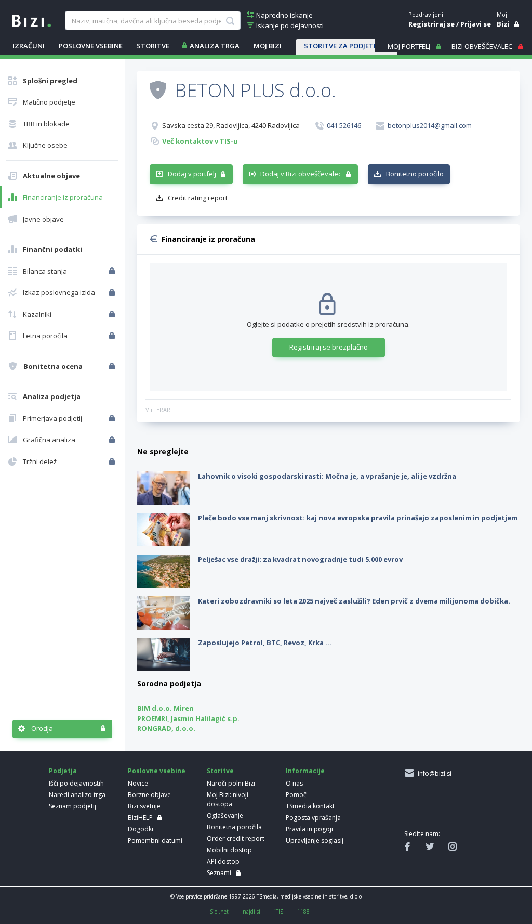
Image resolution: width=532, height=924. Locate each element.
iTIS (278, 911)
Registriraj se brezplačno (328, 347)
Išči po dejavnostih (76, 783)
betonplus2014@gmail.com (430, 125)
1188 (303, 911)
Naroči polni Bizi (231, 783)
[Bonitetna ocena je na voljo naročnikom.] (158, 89)
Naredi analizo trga (77, 794)
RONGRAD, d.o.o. (166, 728)
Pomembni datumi (155, 840)
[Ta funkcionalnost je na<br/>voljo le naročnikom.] (113, 271)
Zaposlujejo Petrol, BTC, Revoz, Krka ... (264, 642)
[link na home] (31, 19)
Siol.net (219, 911)
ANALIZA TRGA (215, 45)
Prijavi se (475, 24)
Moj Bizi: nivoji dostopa (227, 799)
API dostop (223, 861)
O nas (294, 783)
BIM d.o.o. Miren (165, 708)
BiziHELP (140, 817)
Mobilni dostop (229, 849)
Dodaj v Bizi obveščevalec (300, 173)
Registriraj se (431, 24)
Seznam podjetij (72, 806)
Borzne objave (149, 794)
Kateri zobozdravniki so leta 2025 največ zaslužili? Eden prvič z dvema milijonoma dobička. (354, 601)
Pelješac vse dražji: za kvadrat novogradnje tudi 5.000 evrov (300, 559)
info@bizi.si (433, 773)
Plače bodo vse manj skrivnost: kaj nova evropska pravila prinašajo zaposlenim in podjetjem (357, 517)
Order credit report (235, 838)
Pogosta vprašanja (313, 817)
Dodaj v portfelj (192, 173)
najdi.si (251, 911)
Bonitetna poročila (234, 827)
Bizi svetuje (144, 806)
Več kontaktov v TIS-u (200, 141)
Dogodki (140, 829)
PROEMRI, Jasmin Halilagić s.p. (188, 718)
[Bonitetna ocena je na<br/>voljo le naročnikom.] (113, 366)
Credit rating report (198, 197)
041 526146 (344, 125)
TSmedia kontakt (310, 806)
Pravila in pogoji (309, 829)
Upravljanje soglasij (314, 840)
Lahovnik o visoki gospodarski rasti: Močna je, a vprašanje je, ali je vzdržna (327, 476)
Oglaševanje (225, 815)
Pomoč (296, 794)
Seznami (219, 872)
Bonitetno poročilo (415, 173)
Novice (138, 783)
